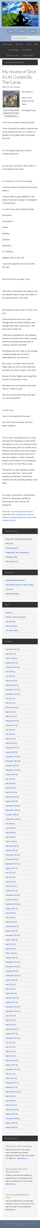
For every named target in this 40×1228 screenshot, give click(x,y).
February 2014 (11, 998)
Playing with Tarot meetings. (19, 1146)
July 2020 (9, 730)
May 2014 (9, 989)
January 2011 (10, 1087)
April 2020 (9, 738)
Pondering (9, 557)
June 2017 (9, 873)
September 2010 (12, 1091)
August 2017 (10, 868)
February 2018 (11, 846)
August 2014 (10, 980)
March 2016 (10, 922)
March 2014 (10, 993)
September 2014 (12, 975)
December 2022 (12, 689)
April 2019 (9, 788)
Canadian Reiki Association (15, 580)
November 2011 (12, 1069)
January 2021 (10, 725)
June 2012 (9, 1047)
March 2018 (10, 841)
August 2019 (10, 774)
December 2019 (12, 756)
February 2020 (11, 747)
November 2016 (12, 895)
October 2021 (11, 707)
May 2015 (9, 944)
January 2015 (10, 957)
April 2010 (9, 1100)
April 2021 (9, 712)
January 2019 (10, 801)
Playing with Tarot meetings (16, 552)
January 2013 (10, 1033)
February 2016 (11, 926)
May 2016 (9, 917)
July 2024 (9, 671)
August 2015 (10, 940)
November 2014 (12, 966)
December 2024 (12, 667)
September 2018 (12, 819)
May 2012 (9, 1051)
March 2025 (10, 658)
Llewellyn (9, 589)
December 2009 (12, 1118)
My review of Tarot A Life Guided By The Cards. (19, 77)
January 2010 (10, 1114)
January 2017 (10, 890)
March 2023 (10, 680)
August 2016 (10, 908)
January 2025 (10, 663)
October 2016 (11, 899)
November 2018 (12, 810)
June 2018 (9, 828)
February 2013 (11, 1029)
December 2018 (12, 806)
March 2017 (10, 886)
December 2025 (12, 649)
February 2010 (11, 1109)
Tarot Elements (11, 626)
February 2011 (11, 1083)
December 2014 (12, 962)
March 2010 (10, 1105)
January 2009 (10, 1127)
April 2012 (9, 1056)
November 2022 (12, 694)
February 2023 (11, 685)
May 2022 (9, 703)
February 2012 (11, 1060)
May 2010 (9, 1096)
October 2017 (11, 859)
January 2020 (10, 752)
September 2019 (12, 770)
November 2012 (12, 1038)
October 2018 (11, 814)
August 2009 (10, 1123)
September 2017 (12, 864)
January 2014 (10, 1002)
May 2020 (9, 734)
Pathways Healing (12, 593)
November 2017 (12, 855)
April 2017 (9, 881)
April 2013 (9, 1024)
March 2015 (10, 953)
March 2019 (10, 792)
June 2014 (9, 984)
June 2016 (9, 913)
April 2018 (9, 837)
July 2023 (9, 676)
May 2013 (9, 1020)
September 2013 (12, 1011)
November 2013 (12, 1007)
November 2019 (12, 761)
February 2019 (11, 797)
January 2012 (10, 1065)
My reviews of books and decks (22, 511)
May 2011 (9, 1074)
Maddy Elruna (23, 517)
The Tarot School (12, 630)
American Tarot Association (16, 617)
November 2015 (12, 935)
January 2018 (10, 850)
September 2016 (12, 904)
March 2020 (10, 743)
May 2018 (9, 832)
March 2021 (10, 716)
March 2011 (10, 1078)
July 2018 (9, 823)
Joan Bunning (10, 621)
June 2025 (9, 654)
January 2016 (10, 931)
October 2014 (11, 971)
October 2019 (11, 765)
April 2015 (9, 949)
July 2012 (9, 1042)
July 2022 (9, 698)
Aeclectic (9, 612)
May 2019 (9, 783)
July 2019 (9, 779)
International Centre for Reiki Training (19, 585)
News (8, 543)
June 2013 (9, 1016)
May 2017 (9, 877)
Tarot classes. (11, 561)
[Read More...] (23, 1158)
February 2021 (11, 721)
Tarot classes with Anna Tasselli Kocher (16, 1170)
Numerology (10, 548)
